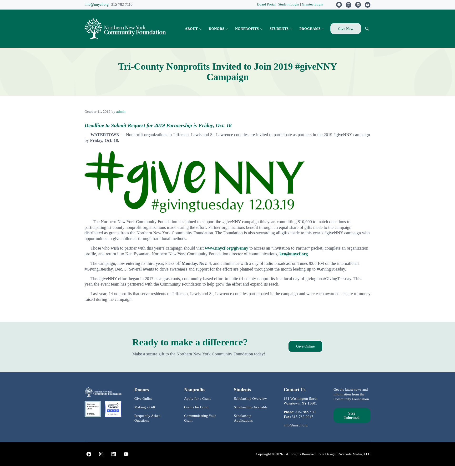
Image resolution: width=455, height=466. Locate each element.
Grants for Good (196, 407)
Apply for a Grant (197, 398)
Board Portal (266, 4)
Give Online (305, 346)
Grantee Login (312, 4)
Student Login (289, 4)
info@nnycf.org (97, 4)
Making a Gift (144, 407)
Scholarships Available (251, 407)
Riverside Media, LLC (354, 454)
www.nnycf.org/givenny (226, 248)
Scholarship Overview (250, 398)
